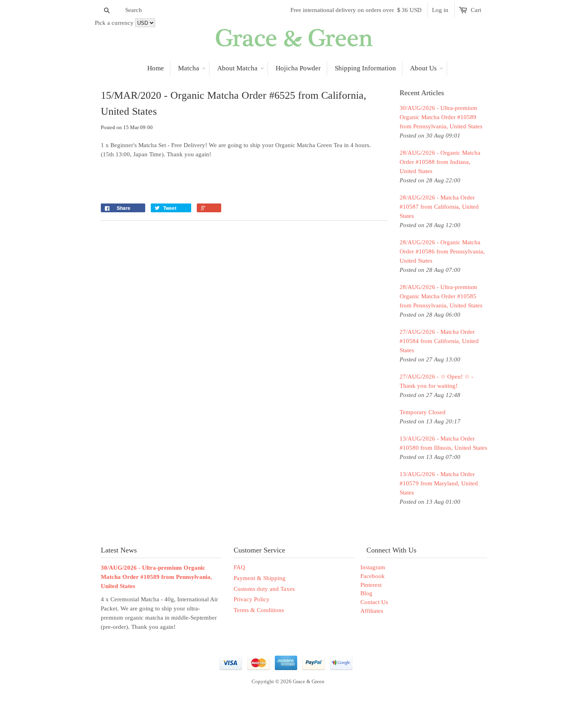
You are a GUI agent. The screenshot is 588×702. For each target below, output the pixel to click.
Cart (476, 10)
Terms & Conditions (259, 610)
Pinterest (371, 585)
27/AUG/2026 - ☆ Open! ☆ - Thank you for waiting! (436, 381)
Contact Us (374, 602)
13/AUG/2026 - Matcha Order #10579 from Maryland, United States (439, 483)
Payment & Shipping (260, 578)
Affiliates (371, 611)
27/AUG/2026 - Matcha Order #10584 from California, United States (439, 341)
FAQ (239, 567)
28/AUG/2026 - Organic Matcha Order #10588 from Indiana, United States (440, 162)
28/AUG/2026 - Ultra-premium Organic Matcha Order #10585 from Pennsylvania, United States (441, 296)
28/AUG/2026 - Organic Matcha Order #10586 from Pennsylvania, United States (442, 251)
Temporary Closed (423, 412)
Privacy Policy (252, 599)
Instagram (372, 567)
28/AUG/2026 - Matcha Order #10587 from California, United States (439, 206)
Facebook (372, 576)
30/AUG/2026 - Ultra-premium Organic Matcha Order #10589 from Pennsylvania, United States (441, 117)
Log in (440, 10)
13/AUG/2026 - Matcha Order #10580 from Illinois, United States (443, 443)
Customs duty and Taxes (264, 589)
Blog (366, 593)
